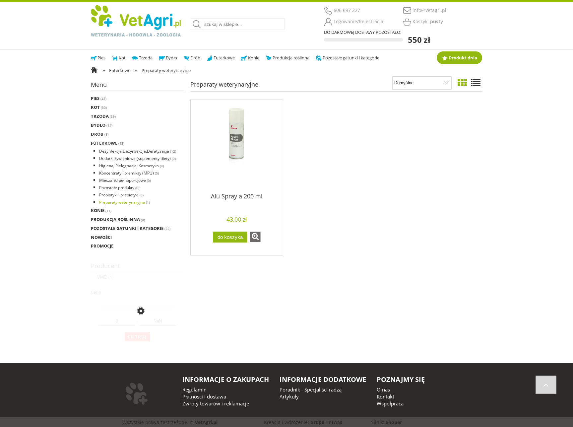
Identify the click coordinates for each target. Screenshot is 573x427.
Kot (95, 107)
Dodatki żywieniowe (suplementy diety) (135, 158)
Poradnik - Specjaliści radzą (311, 389)
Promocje (102, 246)
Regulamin (194, 389)
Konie (97, 210)
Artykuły (289, 396)
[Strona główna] (136, 20)
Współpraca (390, 403)
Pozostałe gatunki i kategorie (127, 228)
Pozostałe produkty (116, 187)
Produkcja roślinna (115, 219)
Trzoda (100, 116)
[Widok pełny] (475, 82)
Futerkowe (104, 143)
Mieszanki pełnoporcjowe (122, 180)
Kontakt (385, 396)
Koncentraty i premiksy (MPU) (126, 173)
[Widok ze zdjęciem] (462, 82)
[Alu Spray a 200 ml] (237, 145)
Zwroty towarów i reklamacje (215, 403)
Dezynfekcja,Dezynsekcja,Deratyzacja (134, 151)
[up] (546, 385)
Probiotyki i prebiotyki (119, 195)
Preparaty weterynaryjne (122, 202)
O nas (383, 389)
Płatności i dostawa (204, 396)
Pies (95, 98)
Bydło (98, 125)
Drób (97, 134)
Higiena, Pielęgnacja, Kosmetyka (129, 166)
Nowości (101, 237)
